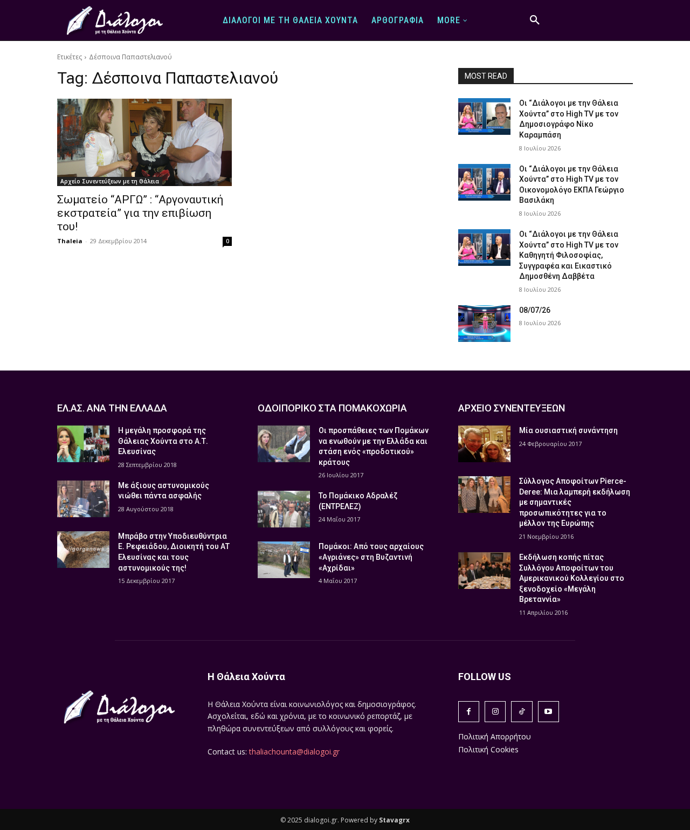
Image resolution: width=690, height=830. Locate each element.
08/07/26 (534, 310)
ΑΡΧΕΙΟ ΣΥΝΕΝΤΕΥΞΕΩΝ (511, 408)
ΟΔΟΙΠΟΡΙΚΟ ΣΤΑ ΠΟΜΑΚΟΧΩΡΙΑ (332, 408)
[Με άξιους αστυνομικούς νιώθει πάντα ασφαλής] (83, 499)
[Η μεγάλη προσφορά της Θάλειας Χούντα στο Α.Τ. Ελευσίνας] (83, 444)
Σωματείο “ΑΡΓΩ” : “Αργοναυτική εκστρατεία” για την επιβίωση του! (140, 213)
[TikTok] (521, 711)
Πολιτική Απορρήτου (494, 736)
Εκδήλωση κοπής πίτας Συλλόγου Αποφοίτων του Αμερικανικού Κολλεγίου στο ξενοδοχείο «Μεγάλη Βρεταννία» (571, 578)
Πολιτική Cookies (488, 749)
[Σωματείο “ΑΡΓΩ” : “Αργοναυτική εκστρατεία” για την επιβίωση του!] (144, 142)
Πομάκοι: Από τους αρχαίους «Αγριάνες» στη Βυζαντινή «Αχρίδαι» (371, 557)
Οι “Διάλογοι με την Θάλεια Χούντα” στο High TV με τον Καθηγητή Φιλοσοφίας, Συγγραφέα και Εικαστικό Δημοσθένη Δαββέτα (568, 255)
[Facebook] (468, 711)
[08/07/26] (484, 323)
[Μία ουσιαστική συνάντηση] (484, 444)
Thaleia (69, 241)
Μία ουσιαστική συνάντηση (568, 430)
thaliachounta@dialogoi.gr (294, 751)
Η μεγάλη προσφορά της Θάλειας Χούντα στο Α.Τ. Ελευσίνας (163, 441)
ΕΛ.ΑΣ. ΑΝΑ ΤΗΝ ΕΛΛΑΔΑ (112, 408)
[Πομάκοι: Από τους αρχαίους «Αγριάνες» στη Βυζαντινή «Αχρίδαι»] (284, 559)
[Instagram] (495, 711)
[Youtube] (548, 711)
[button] (535, 20)
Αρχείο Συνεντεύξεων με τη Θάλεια (109, 181)
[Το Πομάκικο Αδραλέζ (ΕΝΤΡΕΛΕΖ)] (284, 509)
